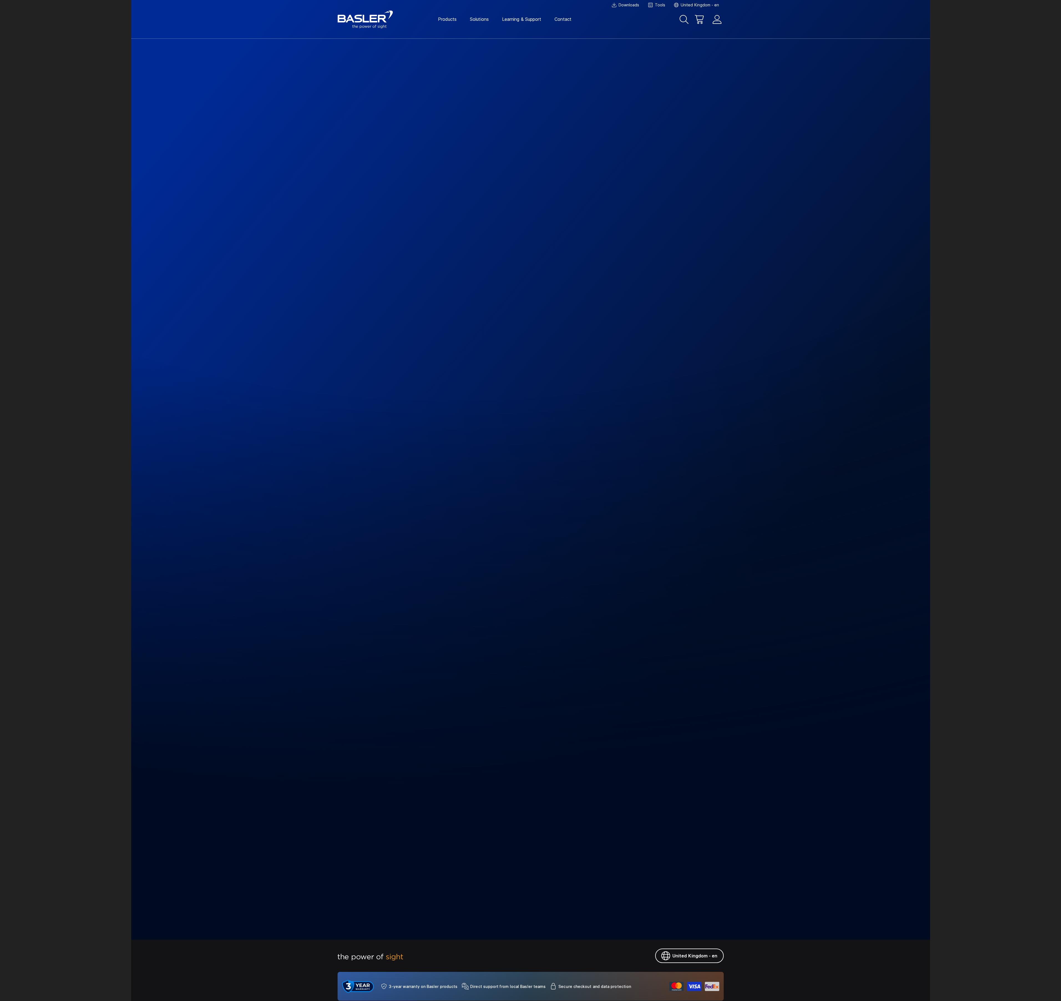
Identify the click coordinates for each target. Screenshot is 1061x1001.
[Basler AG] (365, 19)
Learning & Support (521, 19)
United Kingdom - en (695, 956)
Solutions (479, 19)
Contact (562, 19)
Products (447, 19)
